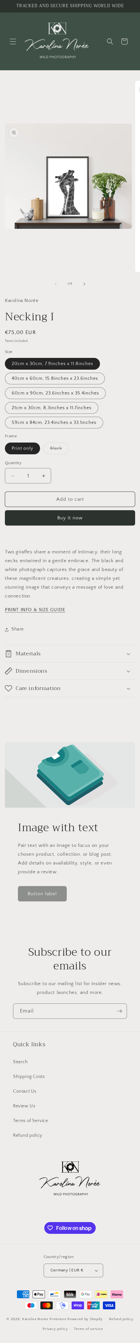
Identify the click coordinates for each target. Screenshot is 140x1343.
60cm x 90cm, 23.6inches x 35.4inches (55, 393)
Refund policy (27, 1135)
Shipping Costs (29, 1076)
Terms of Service (30, 1120)
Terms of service (88, 1329)
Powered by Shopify (85, 1319)
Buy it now (70, 518)
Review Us (24, 1106)
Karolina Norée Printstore (44, 1319)
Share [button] (17, 629)
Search (20, 1062)
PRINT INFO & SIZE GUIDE (35, 610)
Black (59, 449)
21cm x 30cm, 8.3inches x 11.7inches (51, 408)
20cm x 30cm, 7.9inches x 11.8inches (52, 363)
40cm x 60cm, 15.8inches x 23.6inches (55, 378)
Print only (22, 448)
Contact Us (24, 1091)
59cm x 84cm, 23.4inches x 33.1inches (54, 422)
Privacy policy (55, 1329)
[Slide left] (56, 284)
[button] (13, 41)
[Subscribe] (119, 1011)
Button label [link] (42, 894)
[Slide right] (84, 284)
